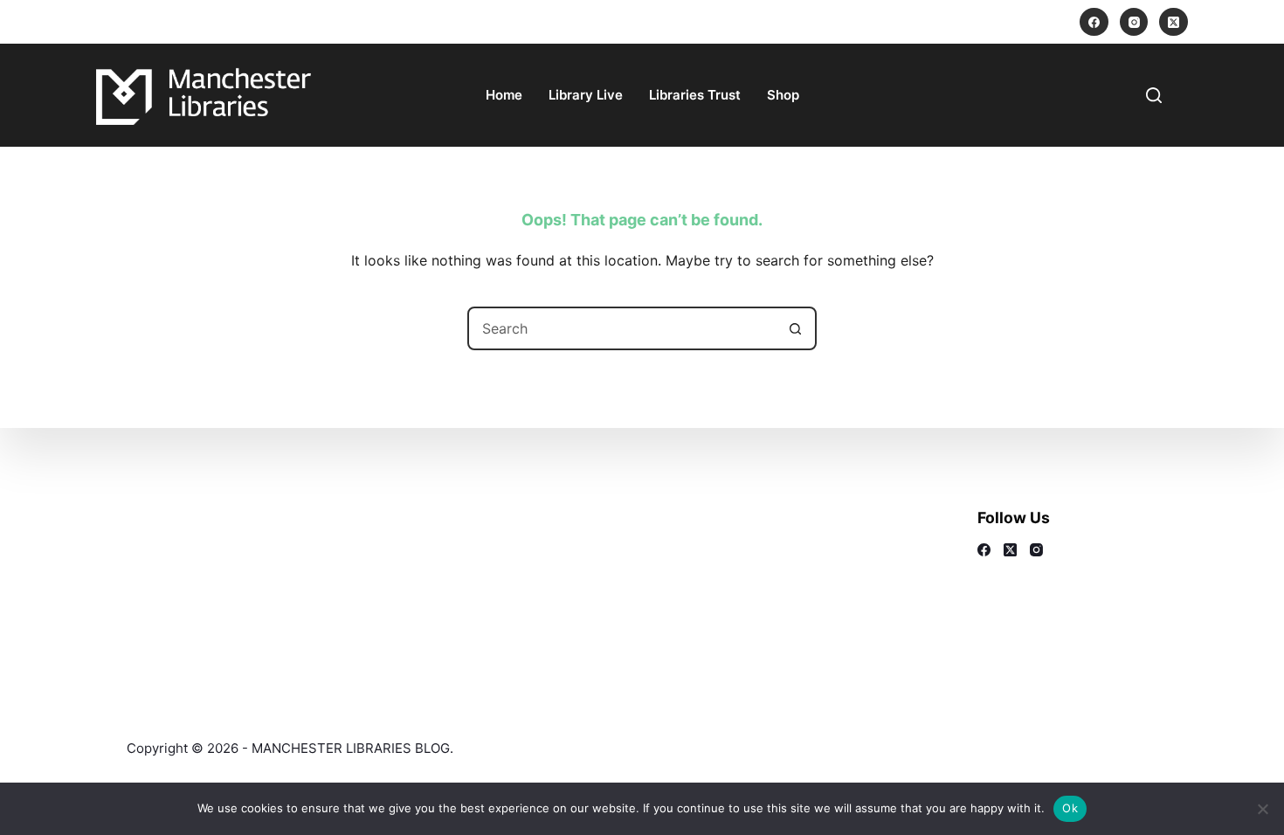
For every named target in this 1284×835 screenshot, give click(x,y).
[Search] (1154, 95)
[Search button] (795, 328)
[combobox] (622, 328)
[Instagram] (1134, 22)
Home (504, 94)
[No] (1262, 809)
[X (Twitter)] (1173, 22)
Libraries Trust (695, 94)
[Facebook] (1094, 22)
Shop (783, 94)
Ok (1070, 808)
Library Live (586, 94)
